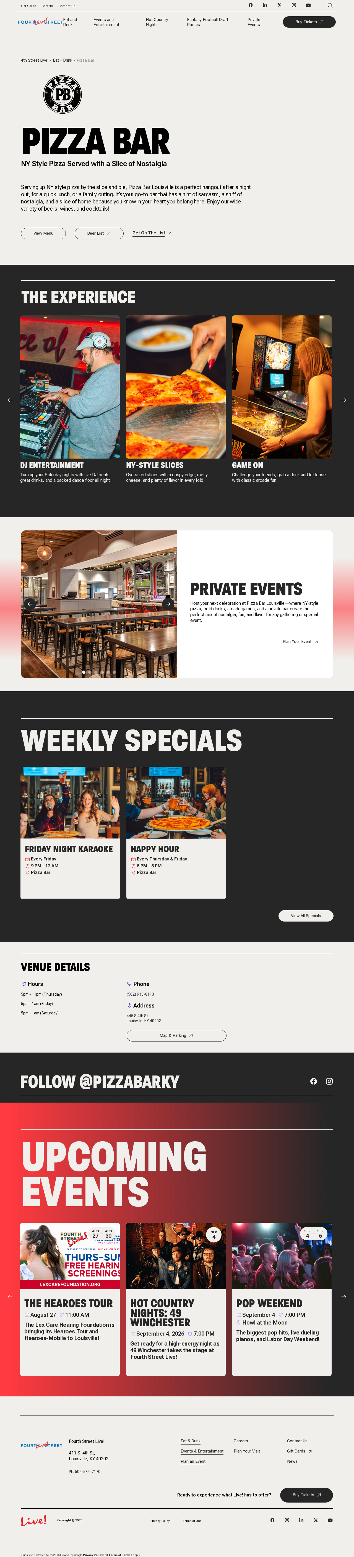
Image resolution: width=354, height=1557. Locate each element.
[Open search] (322, 6)
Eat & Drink (191, 1441)
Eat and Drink (70, 22)
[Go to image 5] (108, 672)
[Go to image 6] (114, 672)
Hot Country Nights (157, 22)
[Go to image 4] (102, 672)
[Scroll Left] (10, 400)
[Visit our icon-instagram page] (294, 7)
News (292, 1461)
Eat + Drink (62, 60)
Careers (47, 6)
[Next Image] (168, 604)
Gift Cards (28, 6)
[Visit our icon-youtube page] (308, 7)
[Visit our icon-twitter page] (279, 7)
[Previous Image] (30, 604)
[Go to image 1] (83, 672)
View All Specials (306, 915)
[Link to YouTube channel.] (330, 1520)
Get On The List (148, 232)
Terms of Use (192, 1521)
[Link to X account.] (316, 1520)
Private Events (254, 22)
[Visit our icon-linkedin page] (265, 7)
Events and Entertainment (106, 22)
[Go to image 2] (90, 672)
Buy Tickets (306, 21)
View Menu (43, 233)
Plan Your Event (297, 641)
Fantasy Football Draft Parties (207, 22)
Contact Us (66, 6)
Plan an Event (193, 1461)
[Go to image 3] (96, 672)
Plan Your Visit (247, 1451)
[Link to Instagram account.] (287, 1520)
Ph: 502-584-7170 (84, 1471)
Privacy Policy (160, 1521)
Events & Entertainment (202, 1451)
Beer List (95, 233)
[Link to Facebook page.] (272, 1520)
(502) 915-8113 (140, 994)
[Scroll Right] (344, 400)
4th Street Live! (34, 60)
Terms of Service (120, 1554)
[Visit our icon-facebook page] (251, 7)
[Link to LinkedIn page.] (301, 1520)
